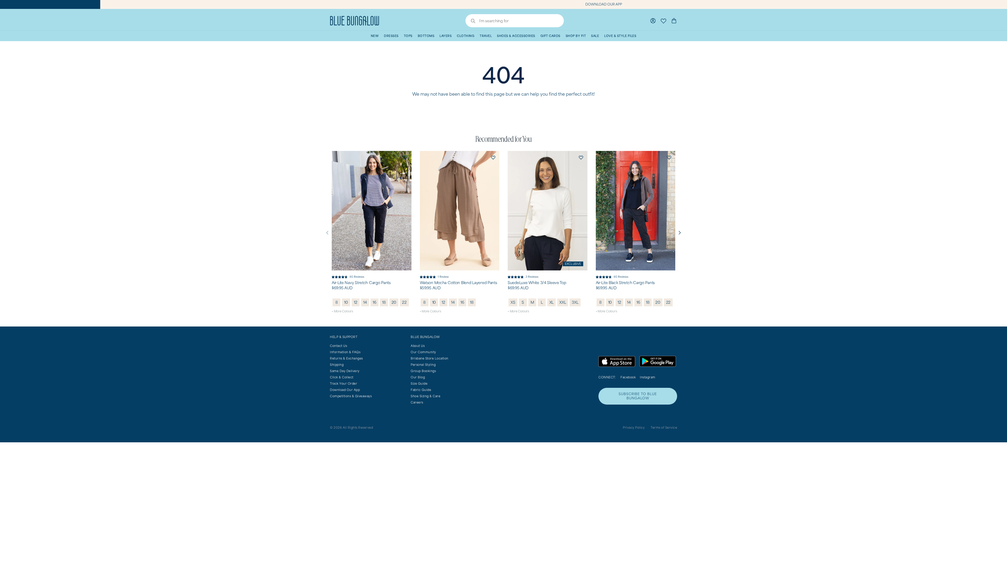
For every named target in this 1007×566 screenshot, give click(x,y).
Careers (417, 402)
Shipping (337, 364)
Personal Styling (423, 364)
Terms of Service (664, 427)
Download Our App (345, 389)
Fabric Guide (421, 389)
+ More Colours (342, 311)
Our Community (423, 352)
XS (513, 302)
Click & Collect (341, 377)
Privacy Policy (634, 427)
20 (394, 302)
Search (470, 21)
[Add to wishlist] (405, 157)
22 (404, 302)
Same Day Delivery (345, 371)
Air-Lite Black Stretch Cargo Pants (625, 283)
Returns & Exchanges (346, 358)
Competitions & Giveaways (351, 396)
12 (355, 302)
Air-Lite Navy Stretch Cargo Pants (361, 283)
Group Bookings (423, 371)
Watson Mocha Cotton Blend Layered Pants (458, 283)
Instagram (647, 377)
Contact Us (338, 345)
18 (384, 302)
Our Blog (418, 377)
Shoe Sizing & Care (425, 396)
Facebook (628, 377)
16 (374, 302)
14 (365, 302)
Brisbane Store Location (429, 358)
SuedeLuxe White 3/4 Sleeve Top (537, 283)
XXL (562, 302)
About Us (418, 345)
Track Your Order (343, 383)
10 (346, 302)
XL (551, 302)
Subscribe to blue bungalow (638, 396)
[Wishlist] (663, 21)
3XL (575, 302)
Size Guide (419, 383)
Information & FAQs (345, 352)
